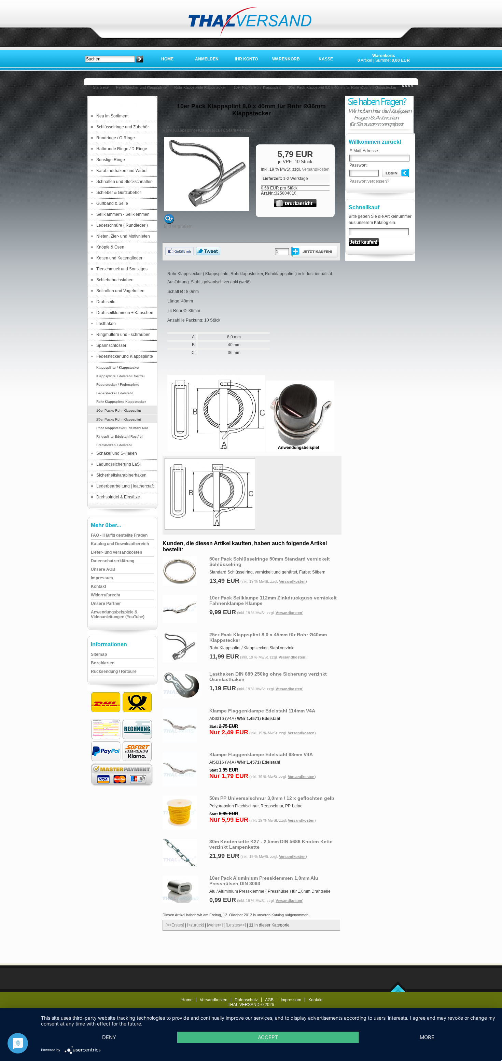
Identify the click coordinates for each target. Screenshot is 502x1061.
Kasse (326, 59)
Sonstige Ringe (110, 159)
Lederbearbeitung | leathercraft (125, 486)
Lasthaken (106, 323)
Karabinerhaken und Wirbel (122, 170)
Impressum (291, 1000)
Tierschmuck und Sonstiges (122, 269)
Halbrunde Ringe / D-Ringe (121, 148)
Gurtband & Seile (112, 203)
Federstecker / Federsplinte (117, 384)
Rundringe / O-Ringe (115, 138)
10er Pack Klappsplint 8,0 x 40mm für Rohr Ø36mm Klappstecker (342, 87)
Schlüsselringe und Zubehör (122, 127)
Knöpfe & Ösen (110, 247)
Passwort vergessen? (369, 181)
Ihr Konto (246, 59)
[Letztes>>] (236, 925)
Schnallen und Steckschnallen (124, 181)
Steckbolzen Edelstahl (113, 445)
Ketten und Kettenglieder (119, 258)
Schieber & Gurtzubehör (118, 192)
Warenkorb (286, 59)
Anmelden (207, 59)
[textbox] (110, 59)
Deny (109, 1037)
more (427, 1037)
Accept (268, 1037)
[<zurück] (195, 925)
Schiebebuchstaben (115, 280)
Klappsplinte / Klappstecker (117, 367)
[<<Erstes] (175, 925)
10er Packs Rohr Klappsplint (257, 87)
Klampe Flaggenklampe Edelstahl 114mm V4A (262, 710)
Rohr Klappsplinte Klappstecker (200, 87)
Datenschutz (246, 1000)
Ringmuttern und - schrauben (123, 334)
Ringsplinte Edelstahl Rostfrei (119, 436)
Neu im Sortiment (112, 116)
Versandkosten (316, 169)
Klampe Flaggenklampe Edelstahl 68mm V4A (261, 754)
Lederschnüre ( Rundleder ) (122, 225)
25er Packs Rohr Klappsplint (118, 419)
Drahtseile (105, 301)
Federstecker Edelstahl (114, 393)
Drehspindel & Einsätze (118, 497)
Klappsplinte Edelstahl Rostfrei (120, 376)
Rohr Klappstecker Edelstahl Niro (122, 428)
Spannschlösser (111, 345)
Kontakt (315, 1000)
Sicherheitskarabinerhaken (121, 475)
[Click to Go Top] (398, 991)
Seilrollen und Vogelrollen (120, 290)
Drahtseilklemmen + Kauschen (124, 312)
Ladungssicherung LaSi (118, 464)
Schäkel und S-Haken (116, 453)
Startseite (101, 87)
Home (167, 59)
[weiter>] (215, 925)
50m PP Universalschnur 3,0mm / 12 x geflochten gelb (271, 798)
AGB (269, 1000)
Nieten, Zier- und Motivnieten (123, 236)
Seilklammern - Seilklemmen (123, 214)
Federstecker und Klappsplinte (141, 87)
